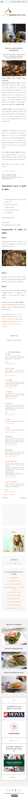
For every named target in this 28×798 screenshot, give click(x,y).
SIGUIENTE (5, 498)
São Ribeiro (8, 368)
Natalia (7, 403)
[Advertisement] (7, 515)
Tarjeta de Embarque (14, 602)
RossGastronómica (14, 598)
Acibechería (14, 577)
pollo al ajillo (11, 324)
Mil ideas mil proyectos (14, 584)
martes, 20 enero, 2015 (10, 477)
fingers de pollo (11, 319)
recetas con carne (9, 54)
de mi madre (15, 154)
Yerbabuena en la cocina (14, 608)
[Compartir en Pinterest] (15, 335)
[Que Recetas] (14, 740)
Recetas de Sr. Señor (14, 592)
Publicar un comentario (9, 494)
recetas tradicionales (14, 58)
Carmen (7, 380)
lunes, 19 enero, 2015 (10, 363)
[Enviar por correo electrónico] (17, 335)
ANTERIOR (23, 498)
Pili (6, 419)
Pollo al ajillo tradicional (8, 171)
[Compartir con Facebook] (11, 335)
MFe (6, 354)
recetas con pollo (13, 135)
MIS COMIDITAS (9, 461)
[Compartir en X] (13, 335)
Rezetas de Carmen (14, 595)
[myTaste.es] (14, 777)
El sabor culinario (13, 581)
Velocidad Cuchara (14, 605)
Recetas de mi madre (16, 56)
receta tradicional (9, 305)
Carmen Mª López (9, 481)
